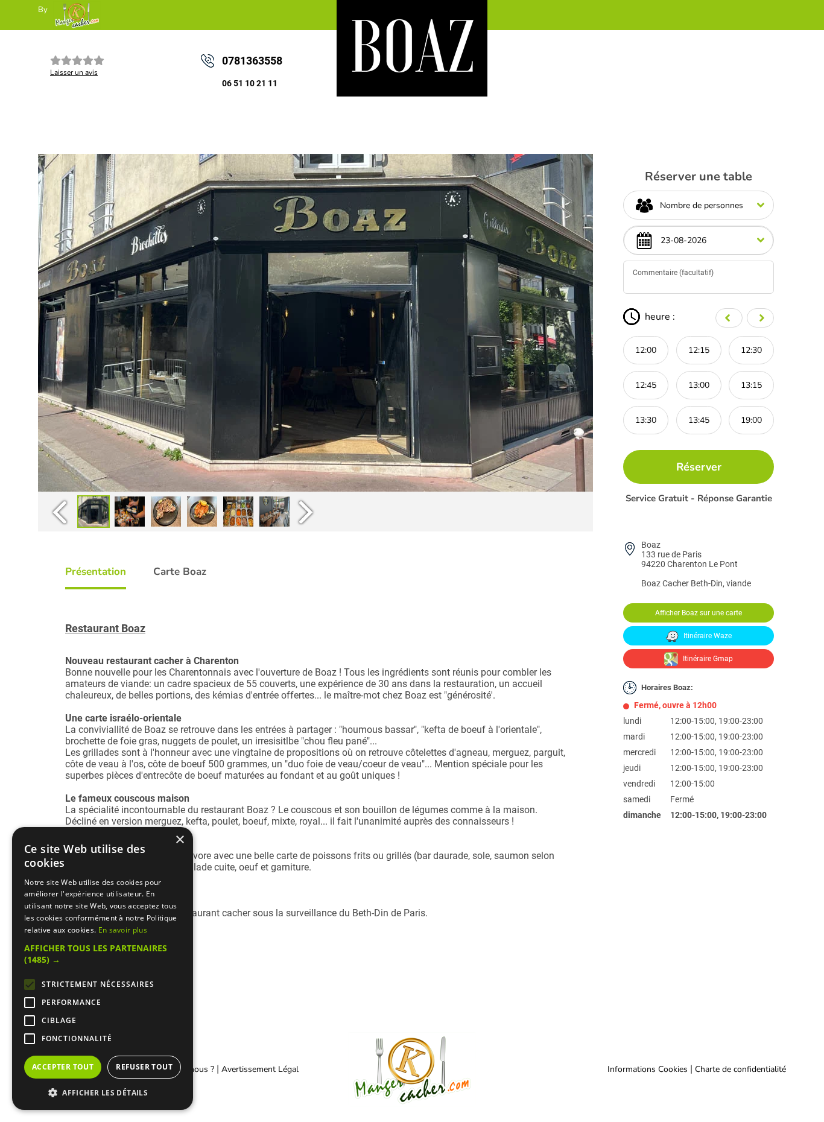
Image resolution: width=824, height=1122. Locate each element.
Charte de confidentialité (740, 1069)
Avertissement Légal (260, 1069)
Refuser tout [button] (144, 1067)
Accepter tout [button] (62, 1067)
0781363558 (252, 60)
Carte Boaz (179, 571)
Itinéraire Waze (707, 636)
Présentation (95, 571)
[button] (102, 953)
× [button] (179, 840)
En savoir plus (122, 930)
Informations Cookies (647, 1069)
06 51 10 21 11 (249, 83)
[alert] (102, 968)
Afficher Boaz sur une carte (698, 613)
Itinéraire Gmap (707, 658)
